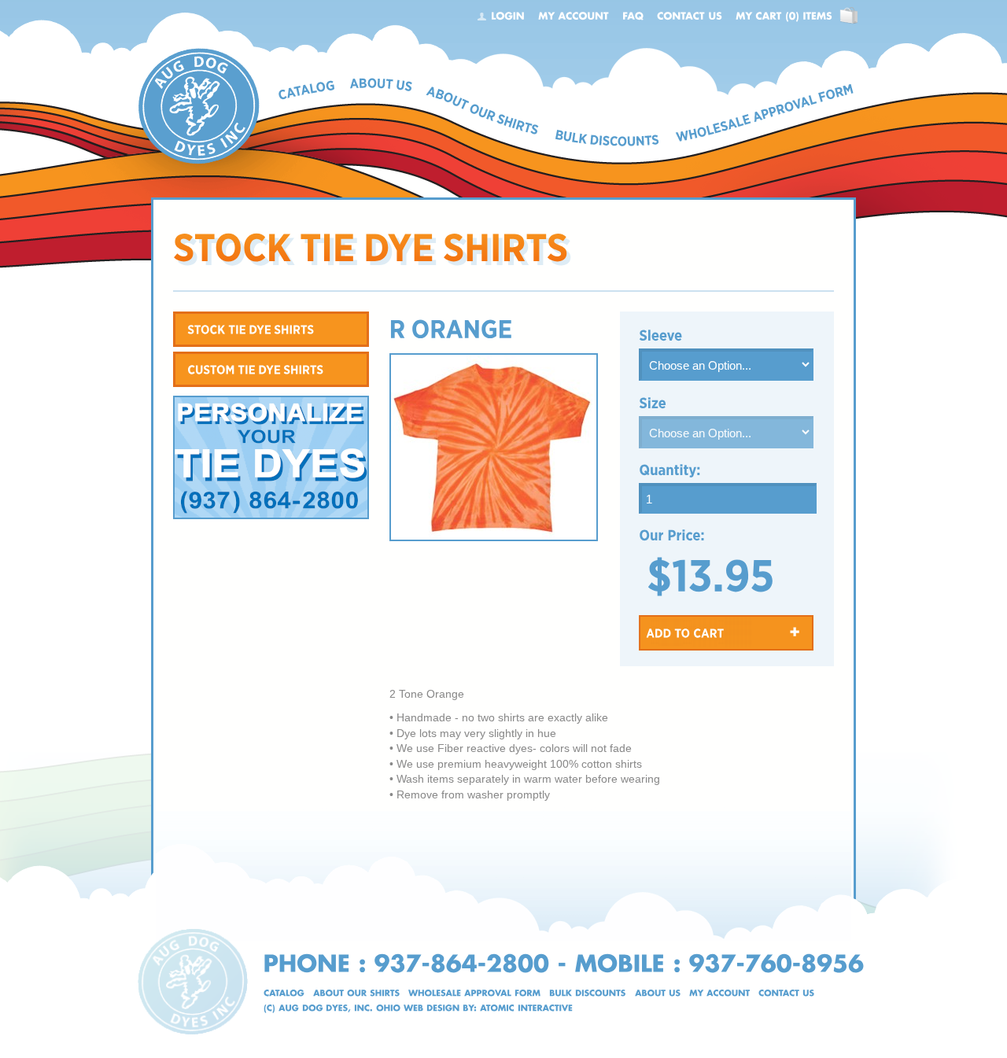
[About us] (658, 993)
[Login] (508, 15)
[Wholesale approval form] (474, 993)
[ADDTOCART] (726, 633)
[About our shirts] (356, 993)
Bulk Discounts (607, 137)
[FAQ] (633, 15)
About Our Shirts (482, 110)
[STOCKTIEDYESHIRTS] (271, 329)
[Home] (199, 53)
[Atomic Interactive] (526, 1008)
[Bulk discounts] (587, 993)
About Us (382, 85)
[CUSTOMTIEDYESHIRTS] (271, 369)
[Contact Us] (689, 15)
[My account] (719, 993)
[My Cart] (784, 15)
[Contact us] (786, 993)
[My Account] (573, 15)
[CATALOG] (284, 993)
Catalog (307, 90)
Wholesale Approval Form (764, 113)
